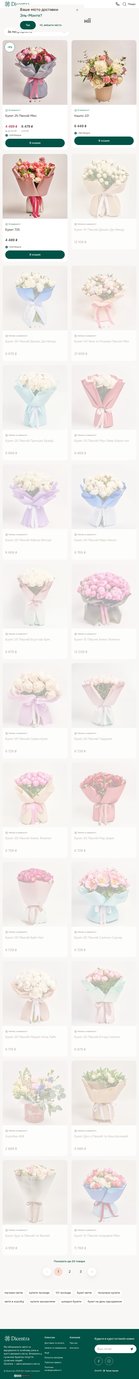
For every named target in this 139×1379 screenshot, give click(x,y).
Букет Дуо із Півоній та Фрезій (27, 1236)
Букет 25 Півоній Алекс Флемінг (28, 838)
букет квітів (84, 1293)
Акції (47, 1352)
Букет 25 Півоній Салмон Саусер (98, 937)
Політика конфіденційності (53, 1369)
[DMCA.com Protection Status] (22, 1375)
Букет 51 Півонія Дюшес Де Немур (99, 230)
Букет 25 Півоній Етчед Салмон (97, 1037)
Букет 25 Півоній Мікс (21, 116)
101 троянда (63, 1293)
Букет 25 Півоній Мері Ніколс (95, 540)
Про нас (74, 1343)
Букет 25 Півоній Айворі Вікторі (28, 540)
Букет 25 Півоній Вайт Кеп (24, 937)
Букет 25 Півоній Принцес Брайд (29, 441)
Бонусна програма (54, 1357)
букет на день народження (105, 1301)
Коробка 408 (14, 1136)
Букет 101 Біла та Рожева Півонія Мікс (101, 341)
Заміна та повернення (55, 1348)
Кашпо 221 (81, 116)
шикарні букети (71, 1301)
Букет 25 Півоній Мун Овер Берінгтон (101, 441)
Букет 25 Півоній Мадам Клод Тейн (30, 1037)
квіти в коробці (14, 1301)
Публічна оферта (53, 1362)
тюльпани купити (109, 1293)
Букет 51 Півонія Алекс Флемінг (97, 639)
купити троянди (39, 1293)
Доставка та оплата (54, 1343)
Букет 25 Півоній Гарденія (93, 739)
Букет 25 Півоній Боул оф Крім (27, 639)
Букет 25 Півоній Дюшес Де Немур (30, 341)
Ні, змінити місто (51, 25)
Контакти (74, 1348)
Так (28, 25)
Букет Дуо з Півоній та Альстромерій (101, 1136)
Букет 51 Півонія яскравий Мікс (97, 1236)
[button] (30, 101)
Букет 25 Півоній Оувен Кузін (26, 739)
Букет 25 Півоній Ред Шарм (94, 838)
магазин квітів (14, 1293)
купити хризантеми (42, 1301)
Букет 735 (12, 230)
